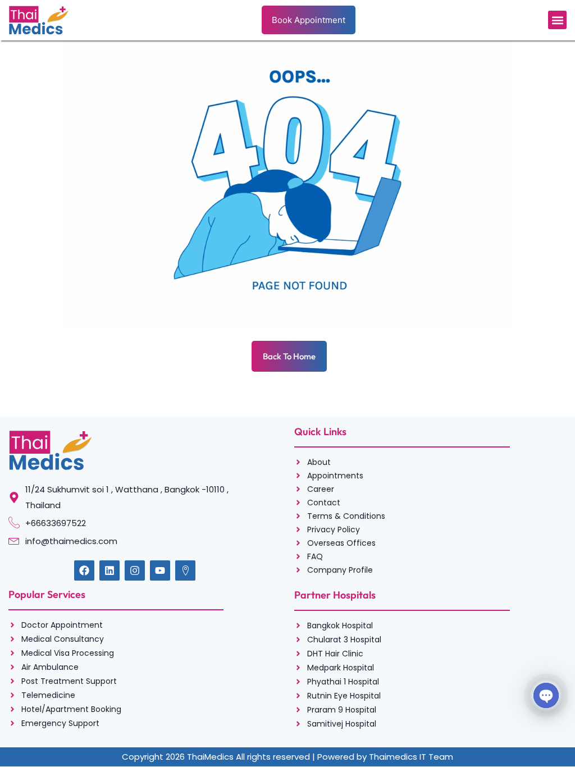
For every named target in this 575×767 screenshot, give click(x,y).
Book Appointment (308, 20)
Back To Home (289, 356)
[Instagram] (135, 570)
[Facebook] (84, 570)
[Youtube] (160, 570)
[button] (557, 20)
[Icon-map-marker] (185, 570)
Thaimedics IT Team (411, 757)
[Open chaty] (546, 695)
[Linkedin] (109, 570)
